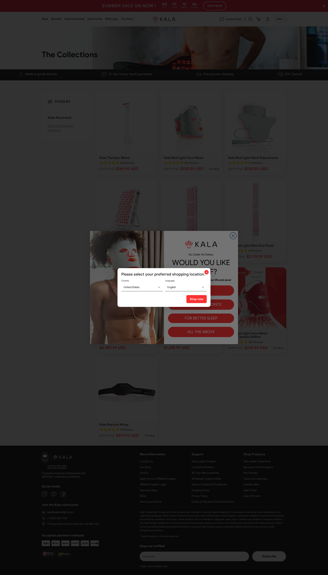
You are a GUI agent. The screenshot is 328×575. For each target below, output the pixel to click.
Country (125, 280)
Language (170, 280)
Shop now (196, 299)
